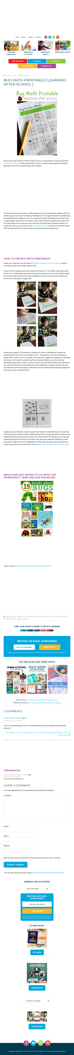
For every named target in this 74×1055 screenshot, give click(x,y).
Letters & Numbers (57, 616)
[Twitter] (49, 37)
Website (7, 846)
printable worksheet (11, 163)
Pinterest (47, 1043)
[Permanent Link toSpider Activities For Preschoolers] (16, 679)
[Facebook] (45, 37)
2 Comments (25, 75)
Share (44, 630)
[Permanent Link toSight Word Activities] (37, 679)
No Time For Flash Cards (37, 27)
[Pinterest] (57, 37)
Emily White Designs (60, 1051)
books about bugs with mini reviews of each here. (34, 566)
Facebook (26, 1043)
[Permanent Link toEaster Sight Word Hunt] (57, 679)
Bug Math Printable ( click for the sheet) (46, 263)
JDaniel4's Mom (12, 718)
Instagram (40, 1043)
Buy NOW (37, 952)
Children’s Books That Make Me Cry (37, 700)
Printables (13, 619)
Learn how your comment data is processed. (48, 873)
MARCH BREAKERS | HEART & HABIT (15, 775)
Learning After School (40, 226)
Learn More (37, 1026)
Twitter (33, 1043)
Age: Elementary (19, 616)
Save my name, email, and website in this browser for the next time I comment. (32, 858)
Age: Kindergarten (30, 616)
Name (6, 826)
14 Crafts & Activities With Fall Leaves (37, 703)
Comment (8, 796)
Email (6, 836)
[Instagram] (53, 37)
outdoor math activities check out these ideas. (52, 444)
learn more (37, 988)
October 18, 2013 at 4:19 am (13, 721)
